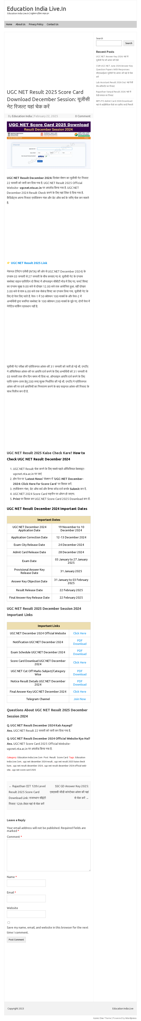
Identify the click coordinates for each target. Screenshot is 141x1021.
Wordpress (131, 1018)
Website (12, 908)
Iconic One (98, 1018)
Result (53, 757)
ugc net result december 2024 (28, 765)
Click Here (79, 633)
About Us (20, 24)
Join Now (80, 699)
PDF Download (79, 642)
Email (11, 892)
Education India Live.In (36, 8)
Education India (22, 116)
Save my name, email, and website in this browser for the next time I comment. (47, 930)
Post (46, 757)
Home (9, 24)
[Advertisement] (49, 63)
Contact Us (52, 24)
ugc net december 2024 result (38, 761)
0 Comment (83, 116)
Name (12, 876)
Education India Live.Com (30, 757)
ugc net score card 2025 (24, 770)
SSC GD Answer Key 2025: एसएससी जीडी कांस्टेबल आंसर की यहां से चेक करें (69, 791)
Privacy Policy (36, 24)
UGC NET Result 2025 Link (29, 263)
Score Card (62, 757)
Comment (14, 836)
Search (99, 38)
